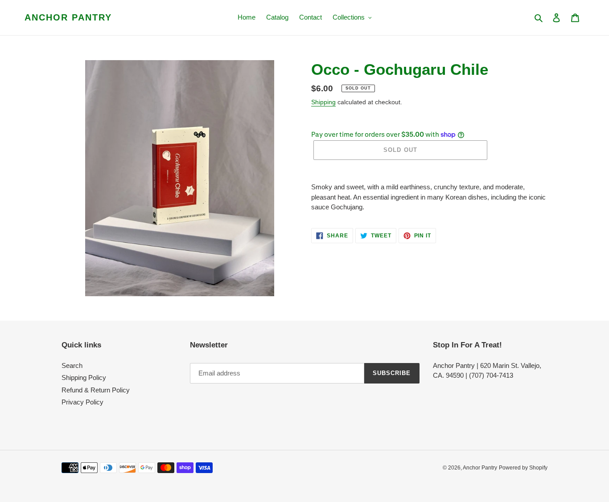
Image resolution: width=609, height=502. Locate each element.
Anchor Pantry (68, 17)
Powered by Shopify (523, 468)
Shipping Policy (84, 377)
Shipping (323, 102)
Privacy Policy (82, 402)
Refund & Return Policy (96, 390)
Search (72, 365)
